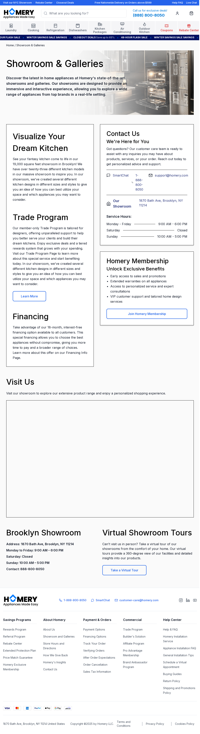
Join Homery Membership (147, 314)
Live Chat (191, 2)
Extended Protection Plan (19, 650)
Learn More (29, 296)
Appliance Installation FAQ (179, 648)
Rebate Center (44, 2)
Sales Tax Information (97, 671)
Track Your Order (94, 643)
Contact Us (50, 669)
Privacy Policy (155, 723)
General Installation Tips (178, 655)
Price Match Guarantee (18, 657)
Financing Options (94, 636)
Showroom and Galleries (59, 636)
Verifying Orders (93, 650)
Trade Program (133, 629)
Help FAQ (177, 2)
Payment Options (94, 629)
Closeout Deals (65, 2)
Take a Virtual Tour (124, 570)
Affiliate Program (133, 643)
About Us (49, 629)
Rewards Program (14, 629)
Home (10, 45)
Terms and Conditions (123, 723)
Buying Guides (172, 674)
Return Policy (171, 681)
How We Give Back (55, 655)
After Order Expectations (99, 657)
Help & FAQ (170, 629)
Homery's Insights (54, 662)
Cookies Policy (184, 723)
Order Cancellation (95, 664)
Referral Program (14, 636)
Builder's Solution (134, 636)
